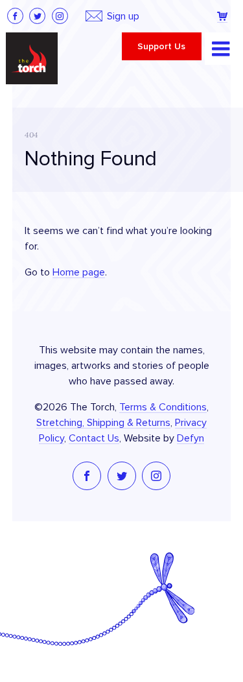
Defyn (190, 438)
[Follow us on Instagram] (60, 16)
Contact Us (94, 438)
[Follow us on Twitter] (37, 16)
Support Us (161, 46)
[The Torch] (32, 58)
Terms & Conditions (163, 407)
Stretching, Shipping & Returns (103, 422)
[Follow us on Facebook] (15, 16)
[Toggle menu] (221, 48)
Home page (78, 272)
